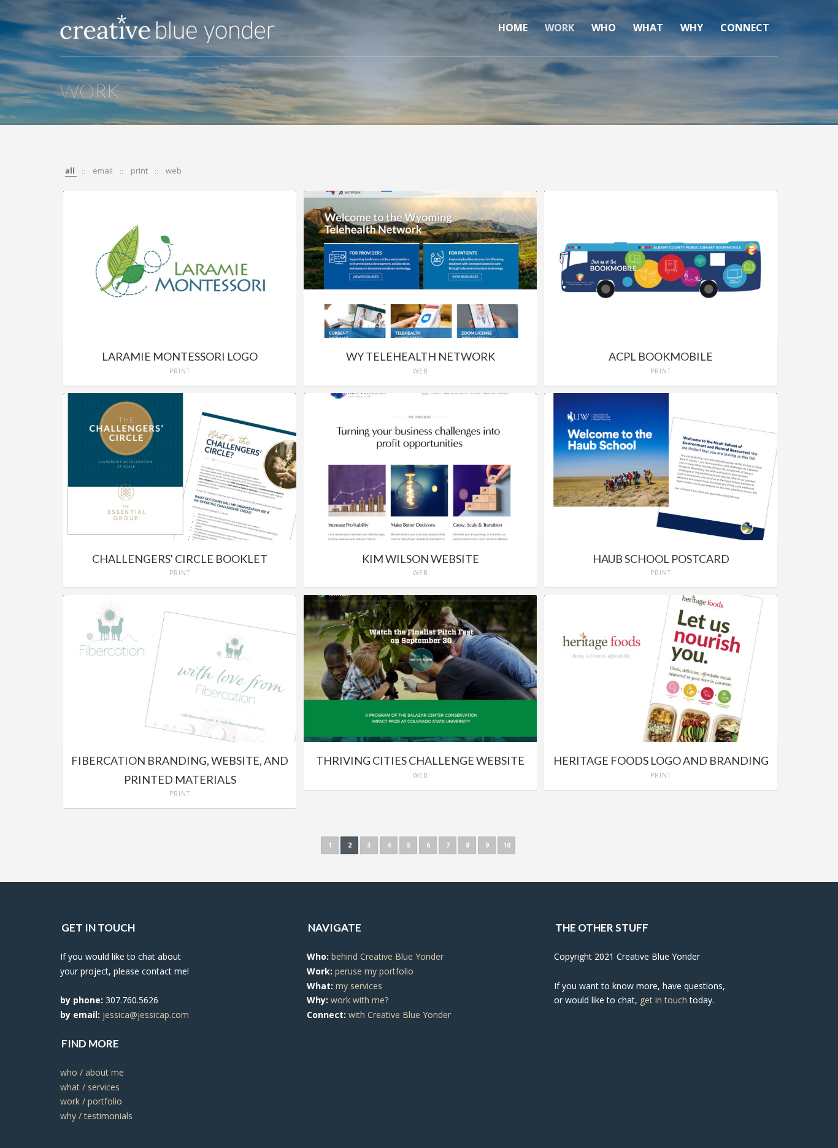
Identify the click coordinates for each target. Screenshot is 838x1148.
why (691, 27)
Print (140, 170)
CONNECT (744, 27)
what (648, 27)
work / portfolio (91, 1101)
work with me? (359, 1000)
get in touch (663, 1000)
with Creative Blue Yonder (399, 1014)
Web (174, 170)
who (603, 27)
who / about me (92, 1072)
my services (359, 986)
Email (104, 170)
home (513, 27)
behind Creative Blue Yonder (387, 956)
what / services (90, 1087)
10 (506, 845)
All (71, 170)
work (559, 27)
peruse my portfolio (374, 971)
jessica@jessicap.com (145, 1014)
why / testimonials (96, 1116)
